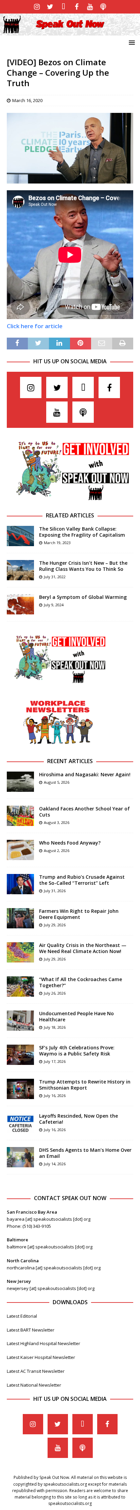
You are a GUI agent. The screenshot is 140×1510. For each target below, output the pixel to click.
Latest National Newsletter (34, 1385)
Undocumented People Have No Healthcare (76, 1016)
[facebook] (77, 7)
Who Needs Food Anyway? (70, 842)
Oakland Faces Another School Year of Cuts (84, 811)
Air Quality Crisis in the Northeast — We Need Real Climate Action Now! (82, 948)
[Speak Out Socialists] (70, 31)
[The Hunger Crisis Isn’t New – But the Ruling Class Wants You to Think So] (20, 570)
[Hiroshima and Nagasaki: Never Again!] (20, 782)
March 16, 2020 (27, 100)
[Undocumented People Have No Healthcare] (20, 1020)
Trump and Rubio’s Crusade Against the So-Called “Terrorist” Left (82, 880)
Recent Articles (70, 761)
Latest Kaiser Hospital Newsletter (41, 1357)
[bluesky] (63, 7)
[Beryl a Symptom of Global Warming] (20, 604)
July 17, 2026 (55, 1061)
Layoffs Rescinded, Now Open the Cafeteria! (78, 1119)
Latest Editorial (22, 1316)
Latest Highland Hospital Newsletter (43, 1343)
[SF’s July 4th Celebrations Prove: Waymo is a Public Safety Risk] (20, 1055)
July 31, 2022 (55, 576)
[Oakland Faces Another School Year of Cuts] (20, 816)
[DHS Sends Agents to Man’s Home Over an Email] (20, 1157)
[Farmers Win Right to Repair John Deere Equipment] (20, 918)
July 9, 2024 (54, 604)
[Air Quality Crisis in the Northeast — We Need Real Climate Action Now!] (20, 952)
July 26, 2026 (55, 993)
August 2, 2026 (56, 850)
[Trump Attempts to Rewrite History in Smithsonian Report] (20, 1089)
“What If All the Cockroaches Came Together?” (80, 982)
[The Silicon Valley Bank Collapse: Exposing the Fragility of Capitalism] (20, 536)
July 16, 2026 (55, 1095)
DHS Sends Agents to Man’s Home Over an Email (85, 1153)
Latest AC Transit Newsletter (36, 1371)
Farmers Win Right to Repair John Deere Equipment (79, 914)
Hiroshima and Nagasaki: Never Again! (84, 774)
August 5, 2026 (56, 782)
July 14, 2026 (55, 1163)
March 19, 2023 (57, 542)
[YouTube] (90, 7)
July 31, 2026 (55, 890)
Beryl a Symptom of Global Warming (83, 597)
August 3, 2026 (56, 822)
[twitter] (50, 7)
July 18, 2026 (55, 1027)
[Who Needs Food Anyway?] (20, 850)
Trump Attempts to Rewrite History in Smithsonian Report (84, 1084)
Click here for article (35, 326)
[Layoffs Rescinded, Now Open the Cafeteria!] (20, 1123)
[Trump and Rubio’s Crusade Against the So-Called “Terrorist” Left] (20, 884)
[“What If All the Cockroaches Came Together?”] (20, 986)
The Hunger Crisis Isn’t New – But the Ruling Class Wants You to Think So (83, 566)
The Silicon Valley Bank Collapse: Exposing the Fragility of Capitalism (82, 532)
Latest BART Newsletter (30, 1330)
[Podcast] (103, 7)
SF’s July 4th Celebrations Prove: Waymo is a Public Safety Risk (77, 1050)
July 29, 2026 (55, 924)
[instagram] (37, 7)
